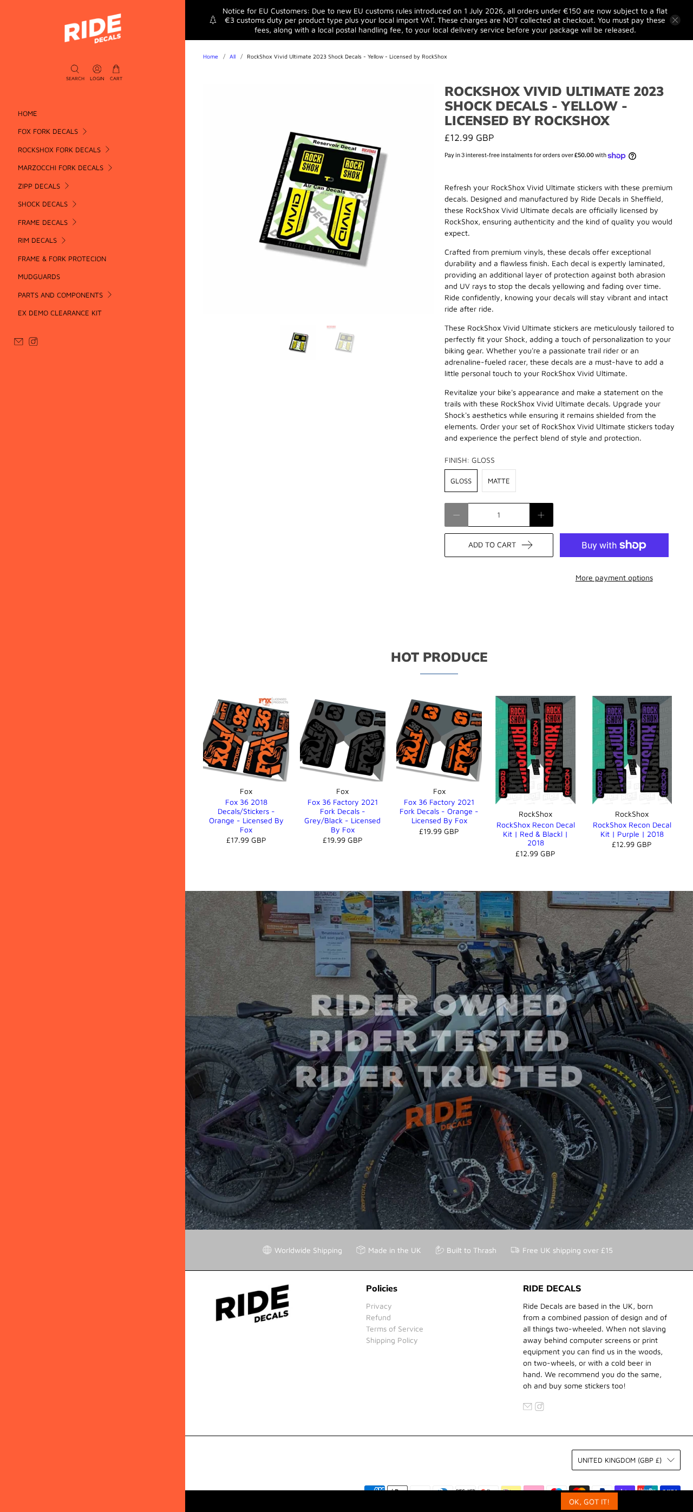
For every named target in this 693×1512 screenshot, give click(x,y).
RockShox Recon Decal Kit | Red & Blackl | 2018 (535, 834)
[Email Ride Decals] (18, 343)
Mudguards (39, 276)
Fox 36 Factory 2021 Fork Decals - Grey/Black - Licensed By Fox (342, 815)
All (233, 57)
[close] (675, 20)
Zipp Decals (39, 186)
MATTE (499, 480)
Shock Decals (43, 203)
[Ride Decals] (93, 28)
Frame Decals (43, 222)
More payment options (614, 577)
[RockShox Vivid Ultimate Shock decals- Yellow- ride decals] (318, 199)
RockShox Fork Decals (59, 149)
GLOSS (461, 480)
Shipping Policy (392, 1340)
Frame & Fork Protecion (62, 258)
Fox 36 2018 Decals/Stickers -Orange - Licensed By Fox (246, 815)
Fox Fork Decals (48, 131)
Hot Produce (439, 657)
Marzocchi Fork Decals (60, 167)
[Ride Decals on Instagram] (33, 343)
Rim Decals (37, 240)
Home (27, 113)
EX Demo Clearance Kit (60, 312)
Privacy (379, 1305)
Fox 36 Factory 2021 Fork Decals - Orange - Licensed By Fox (439, 811)
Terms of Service (394, 1328)
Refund (378, 1317)
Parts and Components (60, 294)
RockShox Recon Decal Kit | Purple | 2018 (632, 829)
